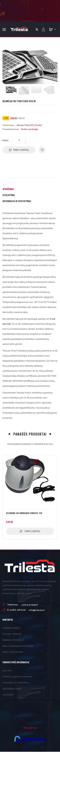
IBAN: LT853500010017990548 (18, 646)
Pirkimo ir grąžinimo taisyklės (17, 676)
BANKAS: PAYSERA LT (13, 640)
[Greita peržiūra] (7, 472)
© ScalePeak (30, 728)
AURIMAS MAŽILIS (11, 628)
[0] (51, 29)
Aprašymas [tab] (8, 189)
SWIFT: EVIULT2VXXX (12, 652)
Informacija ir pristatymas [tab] (16, 201)
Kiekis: (5, 140)
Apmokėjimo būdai (11, 688)
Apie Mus (7, 670)
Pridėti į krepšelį (21, 149)
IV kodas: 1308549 (11, 634)
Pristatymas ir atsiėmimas (15, 682)
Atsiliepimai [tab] (8, 195)
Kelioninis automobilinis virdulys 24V (24, 513)
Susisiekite (8, 694)
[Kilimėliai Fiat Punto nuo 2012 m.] (11, 89)
